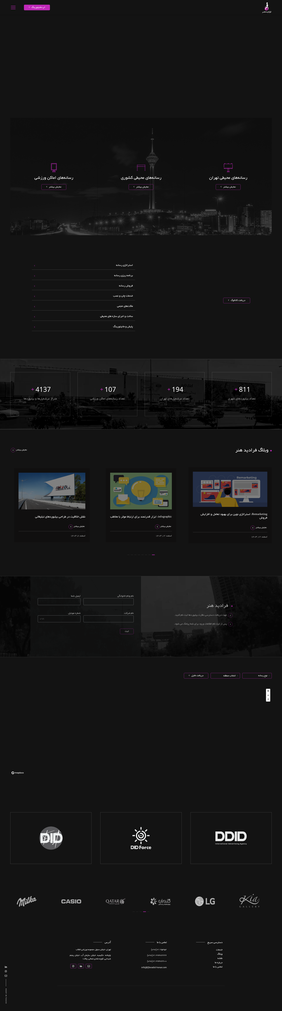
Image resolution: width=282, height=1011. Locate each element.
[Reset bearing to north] (268, 699)
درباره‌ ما (219, 963)
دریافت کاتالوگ (237, 300)
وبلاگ (220, 954)
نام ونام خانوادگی (125, 596)
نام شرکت (129, 613)
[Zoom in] (268, 691)
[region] (141, 731)
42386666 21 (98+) (157, 955)
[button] (148, 911)
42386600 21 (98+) (157, 961)
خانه (264, 20)
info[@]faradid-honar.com (154, 967)
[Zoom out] (268, 695)
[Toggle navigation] (13, 7)
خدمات (257, 20)
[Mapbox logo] (17, 773)
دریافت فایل (197, 676)
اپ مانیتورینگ (38, 7)
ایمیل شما (75, 596)
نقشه (249, 20)
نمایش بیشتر (229, 187)
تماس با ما (170, 20)
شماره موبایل (74, 613)
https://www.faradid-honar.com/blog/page (216, 20)
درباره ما (180, 20)
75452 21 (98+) (159, 950)
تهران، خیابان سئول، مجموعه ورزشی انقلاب (93, 950)
